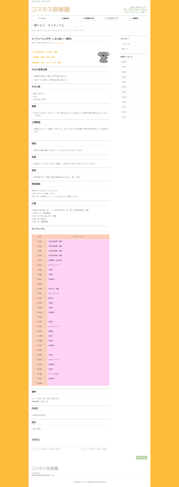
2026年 (124, 62)
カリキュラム (55, 30)
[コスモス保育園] (51, 9)
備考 (59, 62)
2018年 (124, 102)
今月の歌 (48, 52)
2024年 (124, 72)
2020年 (124, 92)
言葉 (47, 57)
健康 (55, 52)
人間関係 (35, 57)
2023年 (124, 77)
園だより (125, 49)
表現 (52, 57)
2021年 (124, 87)
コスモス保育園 (87, 482)
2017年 (124, 107)
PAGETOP (141, 457)
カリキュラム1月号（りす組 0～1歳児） (95, 449)
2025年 (124, 67)
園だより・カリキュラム (43, 30)
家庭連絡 (35, 62)
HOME (33, 30)
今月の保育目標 (38, 52)
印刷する (36, 440)
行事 (42, 62)
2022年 (124, 82)
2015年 (124, 117)
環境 (42, 57)
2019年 (124, 97)
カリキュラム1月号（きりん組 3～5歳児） (46, 449)
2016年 (124, 112)
